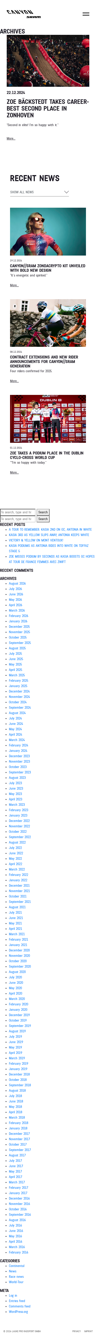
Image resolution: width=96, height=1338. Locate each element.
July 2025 (15, 653)
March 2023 (17, 804)
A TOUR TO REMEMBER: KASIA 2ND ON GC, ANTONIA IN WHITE (50, 529)
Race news (16, 1276)
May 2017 (15, 1171)
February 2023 (18, 810)
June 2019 (16, 1042)
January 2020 (18, 1009)
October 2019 (18, 1020)
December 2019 (19, 1015)
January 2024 (18, 750)
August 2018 (17, 1090)
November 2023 (19, 761)
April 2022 (15, 864)
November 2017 (19, 1139)
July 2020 (15, 977)
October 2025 (18, 637)
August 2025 (17, 648)
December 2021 (19, 885)
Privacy (76, 1331)
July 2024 (15, 718)
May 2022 (15, 858)
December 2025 (19, 626)
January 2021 (18, 945)
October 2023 (18, 767)
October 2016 (18, 1209)
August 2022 (17, 842)
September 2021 (20, 902)
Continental (16, 1266)
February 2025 (18, 680)
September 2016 (20, 1214)
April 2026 (15, 605)
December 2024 (19, 691)
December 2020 (19, 950)
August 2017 (17, 1155)
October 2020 (18, 961)
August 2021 (17, 907)
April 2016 (15, 1241)
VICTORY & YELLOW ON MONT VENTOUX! (36, 540)
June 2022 (16, 853)
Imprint (88, 1331)
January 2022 (18, 880)
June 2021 (16, 918)
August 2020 (17, 972)
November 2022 (19, 826)
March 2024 (17, 740)
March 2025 (17, 675)
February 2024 (18, 745)
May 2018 (15, 1107)
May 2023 (15, 794)
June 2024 (16, 724)
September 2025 (20, 643)
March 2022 (17, 869)
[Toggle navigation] (86, 17)
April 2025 (15, 670)
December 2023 (19, 756)
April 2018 (15, 1112)
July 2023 (15, 783)
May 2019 (15, 1047)
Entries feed (17, 1301)
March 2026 (17, 610)
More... (14, 285)
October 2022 (18, 831)
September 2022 (20, 837)
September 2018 (20, 1085)
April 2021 (15, 929)
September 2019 (20, 1026)
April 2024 (15, 734)
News (12, 1271)
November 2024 (19, 697)
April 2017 (15, 1177)
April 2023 (15, 799)
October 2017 (18, 1144)
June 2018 (16, 1101)
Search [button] (43, 512)
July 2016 (15, 1225)
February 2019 (18, 1063)
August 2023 (17, 777)
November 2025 (19, 632)
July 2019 (15, 1036)
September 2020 (20, 966)
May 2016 (15, 1236)
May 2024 (15, 729)
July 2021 (15, 912)
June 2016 (16, 1231)
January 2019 (18, 1069)
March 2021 (17, 934)
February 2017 (18, 1187)
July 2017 (15, 1160)
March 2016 (17, 1247)
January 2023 (18, 815)
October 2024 (18, 702)
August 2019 (17, 1031)
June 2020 (16, 982)
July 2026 (15, 589)
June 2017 (16, 1166)
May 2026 (15, 599)
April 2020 (15, 993)
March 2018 (17, 1117)
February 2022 (18, 875)
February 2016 (18, 1252)
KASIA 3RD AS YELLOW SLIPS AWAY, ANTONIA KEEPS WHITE (49, 535)
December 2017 (19, 1133)
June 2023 (16, 788)
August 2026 (17, 583)
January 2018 (18, 1128)
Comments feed (19, 1306)
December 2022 (19, 821)
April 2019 (15, 1053)
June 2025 (16, 659)
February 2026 (18, 616)
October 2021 (18, 896)
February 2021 (18, 939)
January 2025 (18, 686)
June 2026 (16, 594)
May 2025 (15, 664)
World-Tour (16, 1282)
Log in (13, 1295)
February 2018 (18, 1123)
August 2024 (17, 713)
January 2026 (18, 621)
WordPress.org (18, 1312)
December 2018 (19, 1074)
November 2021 (19, 891)
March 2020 (17, 999)
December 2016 (19, 1198)
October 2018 (18, 1080)
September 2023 (20, 772)
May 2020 (15, 988)
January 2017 (18, 1193)
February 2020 (18, 1004)
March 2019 (17, 1058)
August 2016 (17, 1220)
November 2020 (19, 955)
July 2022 (15, 848)
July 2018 (15, 1096)
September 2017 (20, 1150)
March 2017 (17, 1182)
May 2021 (15, 923)
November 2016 (19, 1204)
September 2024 (20, 707)
